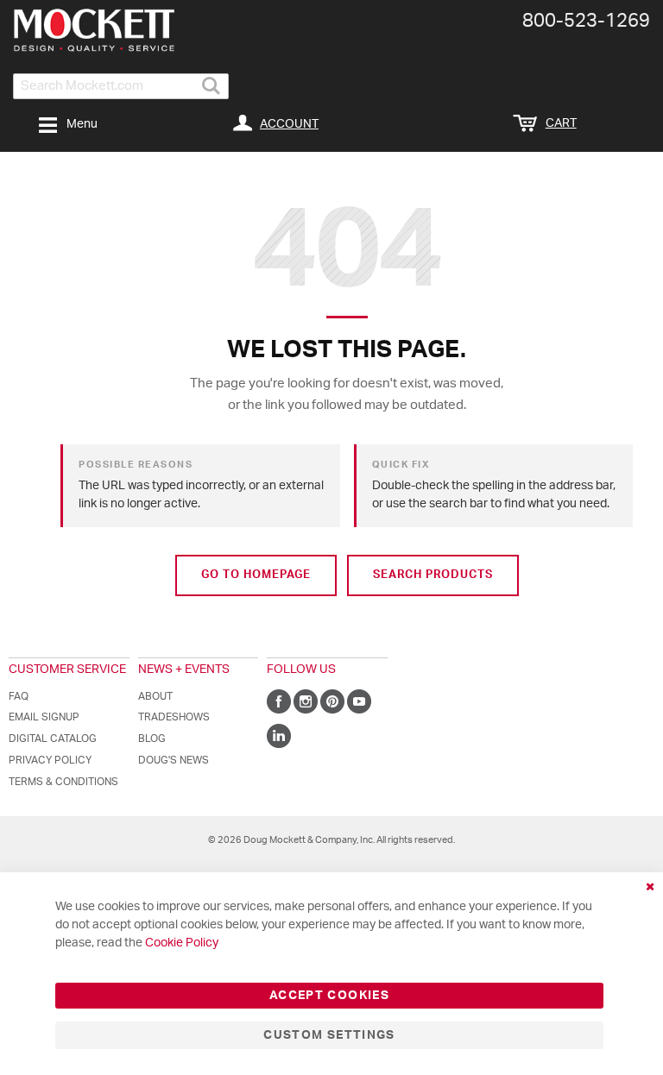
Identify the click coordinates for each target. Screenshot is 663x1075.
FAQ (18, 696)
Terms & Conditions (63, 781)
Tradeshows (174, 717)
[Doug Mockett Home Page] (93, 30)
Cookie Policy (181, 943)
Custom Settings (329, 1035)
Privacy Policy (50, 760)
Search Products (433, 575)
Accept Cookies (329, 996)
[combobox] (121, 86)
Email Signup (44, 717)
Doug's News (173, 760)
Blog (152, 738)
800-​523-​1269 (586, 20)
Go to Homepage (256, 575)
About (155, 696)
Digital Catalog (53, 738)
